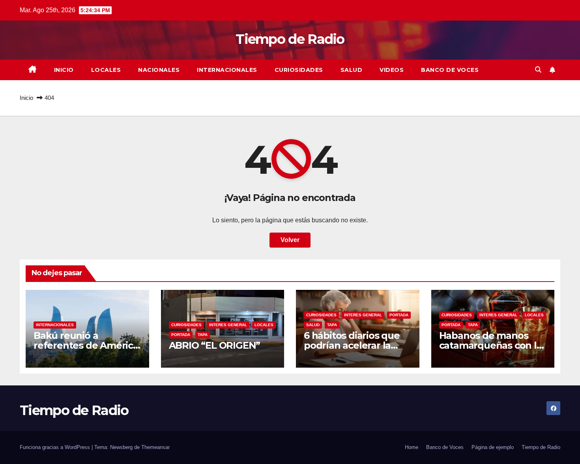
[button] (538, 69)
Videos (392, 69)
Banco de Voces (450, 69)
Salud (352, 69)
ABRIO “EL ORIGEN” (214, 345)
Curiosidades (299, 69)
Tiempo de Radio (290, 39)
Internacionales (227, 69)
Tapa (203, 335)
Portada (180, 335)
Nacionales (159, 69)
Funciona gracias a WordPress (56, 447)
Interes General (228, 325)
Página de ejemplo (492, 447)
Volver (290, 240)
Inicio (64, 69)
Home (411, 447)
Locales (106, 69)
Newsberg (121, 447)
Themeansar (155, 447)
